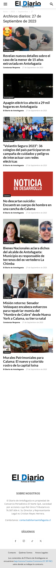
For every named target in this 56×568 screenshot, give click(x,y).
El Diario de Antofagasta (13, 110)
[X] (40, 541)
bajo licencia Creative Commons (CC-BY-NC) (33, 561)
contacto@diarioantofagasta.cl (35, 520)
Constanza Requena (11, 67)
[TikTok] (32, 541)
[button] (5, 4)
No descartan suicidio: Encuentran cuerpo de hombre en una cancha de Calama (27, 205)
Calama (7, 195)
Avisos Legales (41, 552)
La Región (7, 297)
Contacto (12, 552)
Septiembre (23, 11)
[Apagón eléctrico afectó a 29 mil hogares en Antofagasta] (28, 86)
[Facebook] (15, 541)
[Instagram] (24, 541)
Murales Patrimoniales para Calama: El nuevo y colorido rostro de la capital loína (23, 361)
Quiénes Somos (25, 552)
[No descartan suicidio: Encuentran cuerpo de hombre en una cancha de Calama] (28, 184)
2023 (13, 11)
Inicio (5, 11)
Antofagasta (8, 50)
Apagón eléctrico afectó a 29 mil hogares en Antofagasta (26, 104)
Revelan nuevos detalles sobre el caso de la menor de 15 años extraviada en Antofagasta (26, 59)
